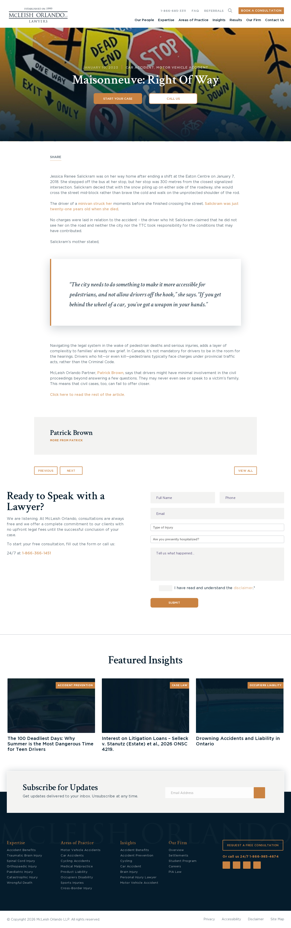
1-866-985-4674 (264, 856)
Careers (175, 866)
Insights (219, 20)
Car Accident (140, 67)
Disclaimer (256, 919)
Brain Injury (129, 872)
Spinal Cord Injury (21, 861)
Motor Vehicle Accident (182, 67)
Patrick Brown (110, 373)
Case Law (179, 685)
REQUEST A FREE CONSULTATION (253, 845)
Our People (144, 20)
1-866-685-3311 (173, 11)
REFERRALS (214, 11)
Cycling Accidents (75, 861)
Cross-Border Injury (76, 888)
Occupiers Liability (266, 685)
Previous (45, 470)
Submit (174, 602)
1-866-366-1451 (36, 553)
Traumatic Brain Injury (24, 855)
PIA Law (175, 872)
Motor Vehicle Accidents (80, 850)
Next (71, 470)
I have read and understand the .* (214, 588)
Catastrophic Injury (22, 877)
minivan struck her (94, 204)
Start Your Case (118, 98)
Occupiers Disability (77, 877)
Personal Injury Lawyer (138, 877)
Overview (176, 850)
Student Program (183, 861)
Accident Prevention (75, 685)
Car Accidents (72, 855)
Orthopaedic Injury (22, 866)
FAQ (195, 11)
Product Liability (74, 872)
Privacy (209, 919)
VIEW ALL (245, 470)
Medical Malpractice (77, 866)
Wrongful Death (20, 882)
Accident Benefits (21, 850)
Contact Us (274, 20)
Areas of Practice (193, 20)
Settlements (178, 855)
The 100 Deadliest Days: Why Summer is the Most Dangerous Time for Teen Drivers (50, 744)
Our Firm (253, 20)
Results (236, 20)
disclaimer (243, 588)
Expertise (166, 20)
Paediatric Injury (20, 872)
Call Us (173, 98)
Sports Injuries (72, 882)
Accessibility (231, 919)
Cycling (126, 861)
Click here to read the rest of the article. (87, 395)
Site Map (277, 919)
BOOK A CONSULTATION (261, 10)
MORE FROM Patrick (66, 440)
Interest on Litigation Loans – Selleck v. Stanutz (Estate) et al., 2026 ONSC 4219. (145, 744)
